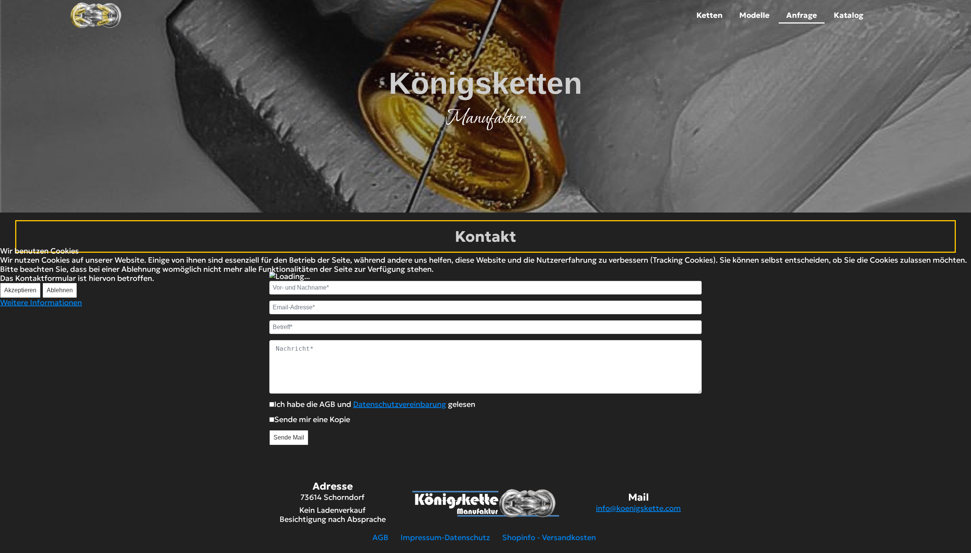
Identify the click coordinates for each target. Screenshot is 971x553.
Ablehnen (60, 290)
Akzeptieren (20, 290)
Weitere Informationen (41, 302)
